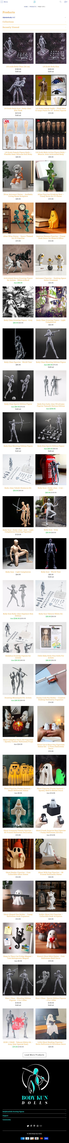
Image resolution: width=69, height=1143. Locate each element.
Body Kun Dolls (37, 1134)
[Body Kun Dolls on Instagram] (37, 1126)
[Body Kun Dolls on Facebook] (31, 1126)
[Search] (60, 2)
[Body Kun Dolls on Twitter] (28, 1126)
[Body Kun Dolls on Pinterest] (34, 1126)
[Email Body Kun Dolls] (41, 1126)
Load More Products (34, 1055)
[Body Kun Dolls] (34, 2)
